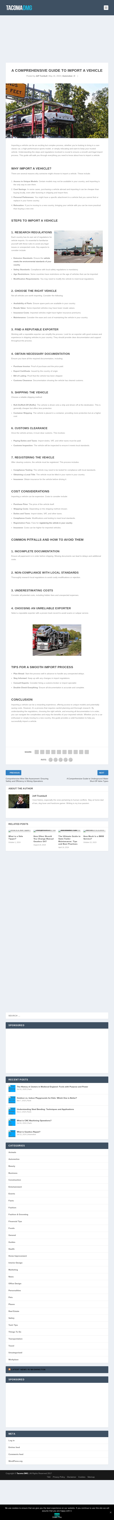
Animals (12, 1152)
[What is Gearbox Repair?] (11, 1133)
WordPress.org (15, 1461)
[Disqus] (57, 897)
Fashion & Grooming (18, 1214)
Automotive (67, 76)
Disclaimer (71, 1477)
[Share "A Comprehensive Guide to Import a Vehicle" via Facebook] (36, 752)
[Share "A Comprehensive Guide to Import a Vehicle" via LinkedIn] (64, 752)
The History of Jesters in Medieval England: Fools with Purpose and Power (52, 1087)
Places (11, 1304)
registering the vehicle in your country (55, 523)
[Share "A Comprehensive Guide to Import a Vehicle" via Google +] (48, 752)
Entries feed (14, 1447)
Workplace (13, 1359)
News (11, 1277)
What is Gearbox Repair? (28, 1132)
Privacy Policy (59, 1477)
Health (11, 1249)
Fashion (12, 1207)
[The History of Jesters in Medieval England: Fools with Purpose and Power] (11, 1088)
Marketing (13, 1270)
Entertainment (15, 1187)
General (12, 1235)
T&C (49, 1477)
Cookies (81, 1477)
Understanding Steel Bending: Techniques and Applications (45, 1109)
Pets (10, 1297)
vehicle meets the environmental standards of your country (32, 261)
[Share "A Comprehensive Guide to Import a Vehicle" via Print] (87, 752)
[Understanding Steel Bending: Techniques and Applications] (11, 1111)
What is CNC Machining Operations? (34, 1120)
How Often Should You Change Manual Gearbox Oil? (44, 838)
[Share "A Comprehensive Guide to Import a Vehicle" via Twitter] (42, 752)
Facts (30, 1089)
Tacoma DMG (22, 1473)
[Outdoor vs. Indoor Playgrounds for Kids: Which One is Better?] (11, 1099)
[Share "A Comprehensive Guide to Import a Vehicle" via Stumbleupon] (75, 752)
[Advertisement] (57, 36)
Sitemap (91, 1477)
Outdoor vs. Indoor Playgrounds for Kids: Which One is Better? (47, 1098)
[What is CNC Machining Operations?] (11, 1122)
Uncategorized (15, 1352)
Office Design (14, 1283)
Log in (11, 1440)
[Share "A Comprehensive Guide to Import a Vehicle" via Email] (81, 752)
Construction (14, 1180)
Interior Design (15, 1263)
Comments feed (15, 1454)
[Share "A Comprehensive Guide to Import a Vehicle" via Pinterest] (59, 752)
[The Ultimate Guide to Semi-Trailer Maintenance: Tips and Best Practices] (69, 831)
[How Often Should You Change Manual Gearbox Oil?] (45, 831)
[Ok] (110, 1512)
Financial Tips (15, 1221)
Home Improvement (17, 1256)
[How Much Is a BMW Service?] (94, 831)
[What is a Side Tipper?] (19, 831)
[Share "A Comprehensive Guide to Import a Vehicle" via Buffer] (70, 752)
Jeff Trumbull (41, 76)
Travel (11, 1346)
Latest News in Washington (28, 1369)
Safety (11, 1318)
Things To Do (14, 1332)
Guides (11, 1242)
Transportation (15, 1339)
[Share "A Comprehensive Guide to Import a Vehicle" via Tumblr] (53, 752)
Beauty (11, 1166)
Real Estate (13, 1311)
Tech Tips (13, 1325)
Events (11, 1194)
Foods (11, 1228)
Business (12, 1173)
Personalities (14, 1290)
